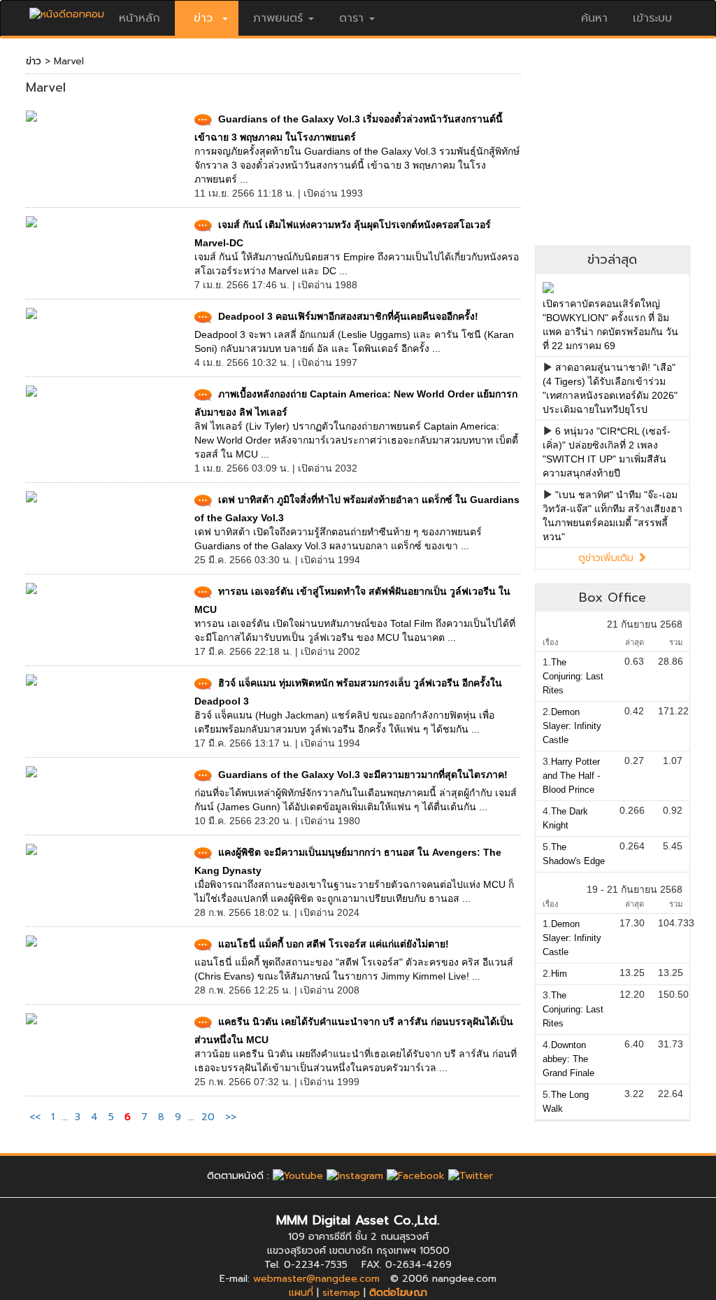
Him (559, 973)
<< (36, 1117)
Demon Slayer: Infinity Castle (572, 726)
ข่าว (33, 61)
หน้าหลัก (139, 18)
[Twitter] (470, 1175)
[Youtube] (298, 1175)
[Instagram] (355, 1175)
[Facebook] (416, 1175)
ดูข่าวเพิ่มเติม (607, 558)
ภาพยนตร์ (278, 18)
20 (208, 1117)
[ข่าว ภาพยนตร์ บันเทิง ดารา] (66, 10)
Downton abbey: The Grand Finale (568, 1059)
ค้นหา (594, 18)
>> (230, 1117)
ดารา (351, 18)
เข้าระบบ (652, 18)
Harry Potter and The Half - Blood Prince (571, 775)
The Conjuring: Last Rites (573, 676)
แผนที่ (301, 1292)
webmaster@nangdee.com (316, 1278)
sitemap (341, 1292)
